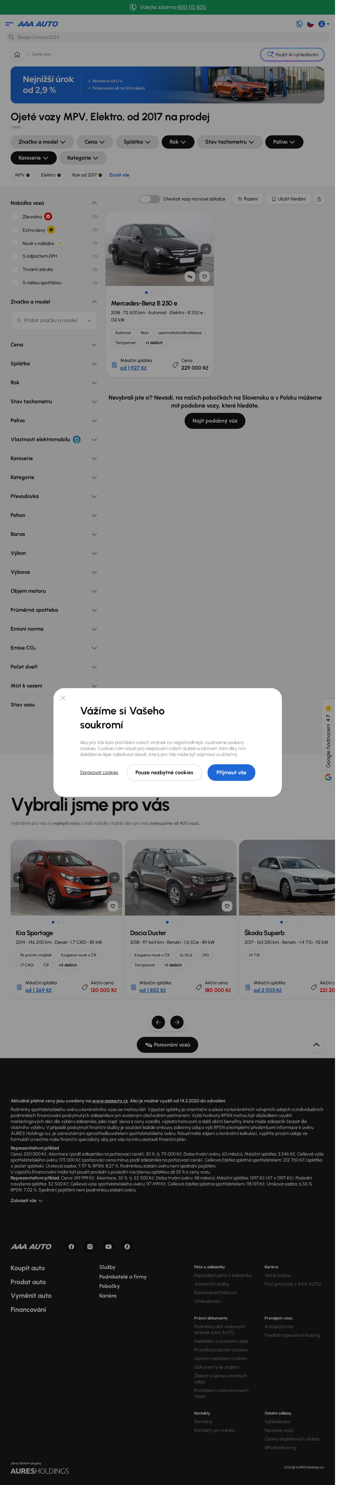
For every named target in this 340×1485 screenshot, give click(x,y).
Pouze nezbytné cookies (164, 772)
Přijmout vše (231, 772)
